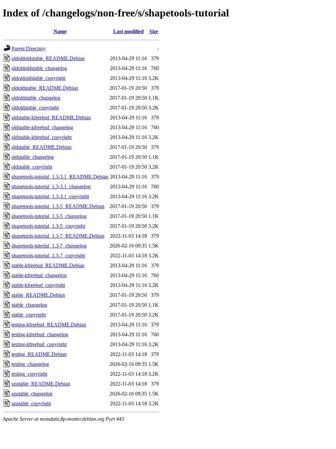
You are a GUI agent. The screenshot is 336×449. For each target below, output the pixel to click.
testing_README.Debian (39, 354)
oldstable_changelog (32, 157)
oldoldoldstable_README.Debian (48, 58)
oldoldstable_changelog (35, 98)
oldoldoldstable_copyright (38, 78)
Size (153, 31)
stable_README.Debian (38, 295)
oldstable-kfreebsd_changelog (42, 127)
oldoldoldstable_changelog (39, 68)
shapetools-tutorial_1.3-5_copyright (48, 226)
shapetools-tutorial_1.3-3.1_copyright (50, 196)
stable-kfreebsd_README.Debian (47, 265)
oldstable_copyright (31, 167)
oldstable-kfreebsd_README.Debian (51, 117)
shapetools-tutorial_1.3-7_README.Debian (57, 236)
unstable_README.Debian (40, 384)
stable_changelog (29, 305)
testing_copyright (29, 374)
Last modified (128, 31)
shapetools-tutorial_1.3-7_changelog (49, 245)
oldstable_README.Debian (41, 147)
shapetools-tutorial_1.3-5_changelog (49, 216)
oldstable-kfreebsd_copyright (41, 137)
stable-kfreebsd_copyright (38, 285)
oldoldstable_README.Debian (44, 88)
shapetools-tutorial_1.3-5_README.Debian (57, 206)
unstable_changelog (31, 393)
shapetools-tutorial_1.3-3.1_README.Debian (59, 176)
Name (60, 31)
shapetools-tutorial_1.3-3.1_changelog (51, 186)
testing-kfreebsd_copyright (39, 344)
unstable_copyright (31, 403)
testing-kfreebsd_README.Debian (48, 324)
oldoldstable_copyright (35, 107)
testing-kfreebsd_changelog (39, 334)
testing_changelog (30, 364)
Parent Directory (28, 48)
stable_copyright (28, 315)
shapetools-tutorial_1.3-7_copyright (48, 255)
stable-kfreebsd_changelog (39, 275)
